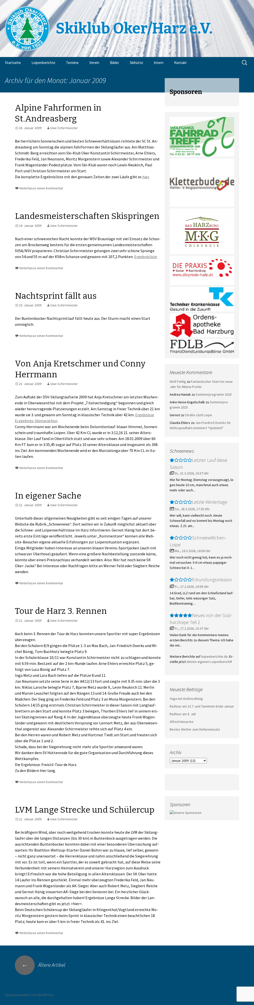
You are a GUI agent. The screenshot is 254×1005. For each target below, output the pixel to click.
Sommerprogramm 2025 (214, 394)
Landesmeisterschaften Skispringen (87, 216)
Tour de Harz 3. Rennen (61, 611)
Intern (158, 62)
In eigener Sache (48, 496)
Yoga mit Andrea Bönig (186, 698)
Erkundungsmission (212, 579)
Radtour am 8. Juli (183, 714)
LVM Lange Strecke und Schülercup (85, 810)
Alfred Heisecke (181, 721)
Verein (94, 62)
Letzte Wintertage (209, 502)
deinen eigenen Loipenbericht (209, 661)
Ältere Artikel (43, 964)
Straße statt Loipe (198, 415)
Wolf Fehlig (178, 381)
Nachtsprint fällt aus (56, 296)
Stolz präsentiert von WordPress (29, 995)
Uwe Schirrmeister (64, 128)
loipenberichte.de (214, 656)
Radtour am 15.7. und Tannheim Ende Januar (202, 706)
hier (145, 176)
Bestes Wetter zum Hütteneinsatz (195, 729)
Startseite (13, 62)
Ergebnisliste (145, 256)
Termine (72, 62)
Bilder (114, 62)
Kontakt (180, 62)
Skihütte (136, 62)
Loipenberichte (43, 62)
